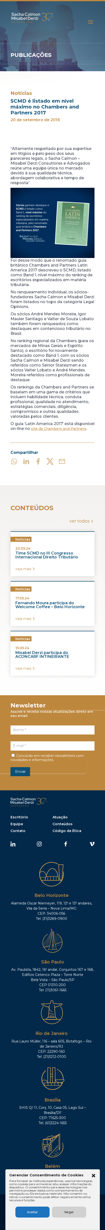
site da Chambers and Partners (58, 428)
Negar (69, 1212)
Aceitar (32, 1212)
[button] (93, 1176)
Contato (17, 831)
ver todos (79, 521)
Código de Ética (66, 831)
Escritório (19, 817)
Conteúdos (62, 824)
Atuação (60, 817)
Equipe (16, 824)
